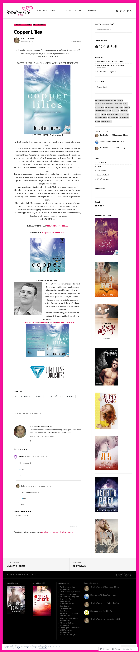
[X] (100, 47)
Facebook (43, 322)
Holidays (127, 107)
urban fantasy (124, 117)
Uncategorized (39, 25)
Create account (102, 162)
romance (116, 114)
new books (18, 25)
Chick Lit (120, 100)
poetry (97, 114)
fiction (30, 413)
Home (39, 11)
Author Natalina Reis (17, 575)
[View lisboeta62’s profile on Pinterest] (103, 206)
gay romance (109, 107)
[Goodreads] (104, 47)
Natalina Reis (29, 39)
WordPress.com (102, 179)
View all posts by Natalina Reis (42, 437)
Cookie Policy (43, 648)
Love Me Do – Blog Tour (68, 635)
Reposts (110, 114)
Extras (62, 11)
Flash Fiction (99, 107)
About (45, 11)
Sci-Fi (121, 114)
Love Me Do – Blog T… (120, 148)
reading (28, 25)
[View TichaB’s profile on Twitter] (98, 206)
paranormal (124, 111)
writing (109, 121)
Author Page (100, 188)
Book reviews (103, 100)
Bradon (22, 456)
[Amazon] (108, 47)
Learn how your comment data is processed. (57, 532)
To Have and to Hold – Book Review (110, 61)
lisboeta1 (25, 486)
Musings (101, 111)
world (103, 121)
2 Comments (76, 42)
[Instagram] (124, 10)
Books (52, 11)
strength (98, 117)
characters (112, 100)
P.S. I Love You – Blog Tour (106, 72)
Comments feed (103, 175)
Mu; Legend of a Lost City (112, 619)
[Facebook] (117, 10)
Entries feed (101, 171)
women (97, 121)
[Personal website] (30, 441)
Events (69, 11)
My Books (107, 111)
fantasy (125, 104)
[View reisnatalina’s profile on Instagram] (101, 206)
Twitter (52, 322)
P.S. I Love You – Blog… (120, 135)
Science (126, 114)
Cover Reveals (100, 104)
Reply (21, 475)
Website (70, 322)
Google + (61, 322)
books (22, 413)
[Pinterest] (127, 10)
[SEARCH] (131, 11)
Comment (73, 527)
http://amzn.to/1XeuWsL (53, 232)
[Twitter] (120, 10)
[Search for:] (111, 30)
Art (96, 100)
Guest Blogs (119, 107)
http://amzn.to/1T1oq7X (57, 226)
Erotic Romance (111, 104)
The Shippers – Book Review (70, 628)
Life (96, 111)
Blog (76, 11)
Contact (83, 11)
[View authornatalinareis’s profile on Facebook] (96, 206)
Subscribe (92, 11)
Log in (99, 166)
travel (105, 117)
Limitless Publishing (29, 322)
